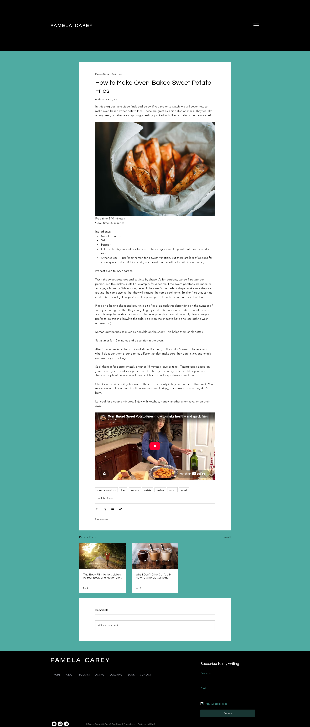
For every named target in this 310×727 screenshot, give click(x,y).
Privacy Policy (129, 724)
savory (172, 489)
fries (123, 489)
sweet (184, 489)
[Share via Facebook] (96, 508)
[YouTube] (54, 724)
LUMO (152, 724)
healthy (160, 489)
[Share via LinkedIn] (112, 508)
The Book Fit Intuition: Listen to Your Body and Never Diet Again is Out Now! (102, 576)
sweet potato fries (106, 489)
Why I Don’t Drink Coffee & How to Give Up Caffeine (153, 576)
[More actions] (213, 74)
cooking (135, 489)
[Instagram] (66, 724)
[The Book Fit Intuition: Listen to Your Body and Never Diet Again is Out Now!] (102, 556)
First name (206, 673)
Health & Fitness (104, 497)
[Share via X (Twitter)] (104, 508)
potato (147, 489)
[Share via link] (120, 508)
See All (227, 536)
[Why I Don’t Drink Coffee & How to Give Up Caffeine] (155, 556)
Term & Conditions (113, 724)
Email (204, 688)
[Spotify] (60, 724)
